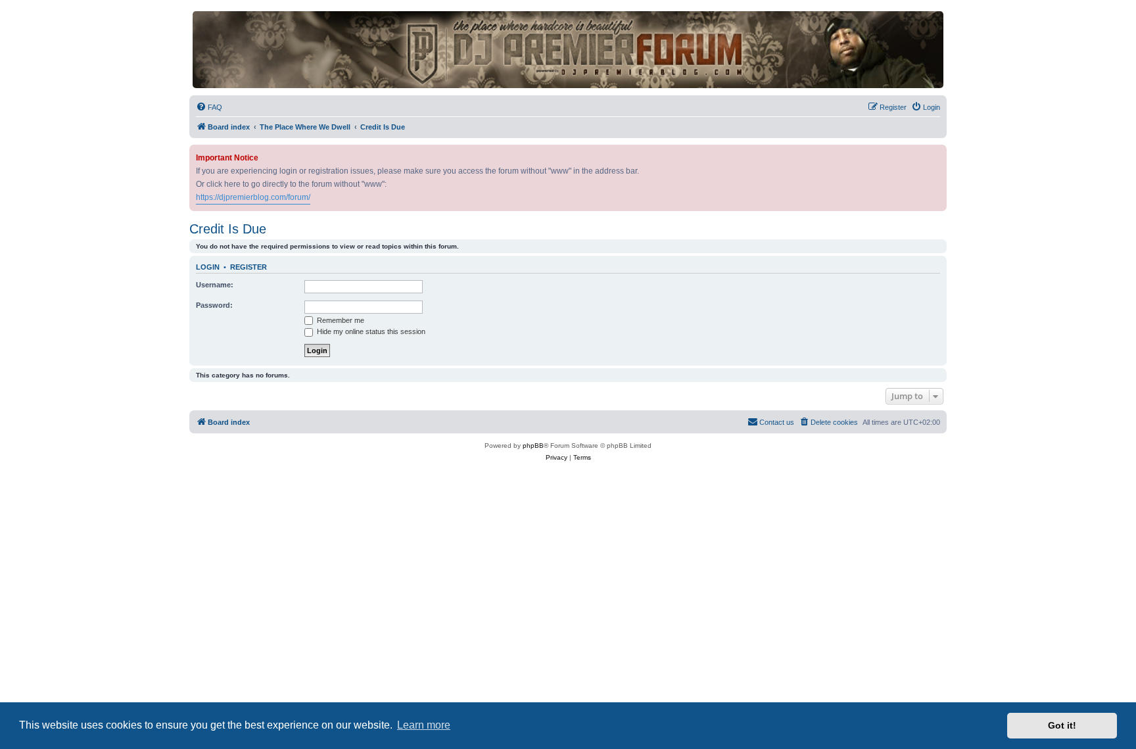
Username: (214, 285)
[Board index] (568, 49)
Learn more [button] (423, 725)
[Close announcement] (938, 152)
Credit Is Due (227, 229)
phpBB (533, 445)
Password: (214, 305)
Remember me (339, 320)
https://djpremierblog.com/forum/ (253, 197)
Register (248, 267)
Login (208, 267)
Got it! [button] (1062, 725)
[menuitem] (209, 107)
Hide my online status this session (370, 331)
